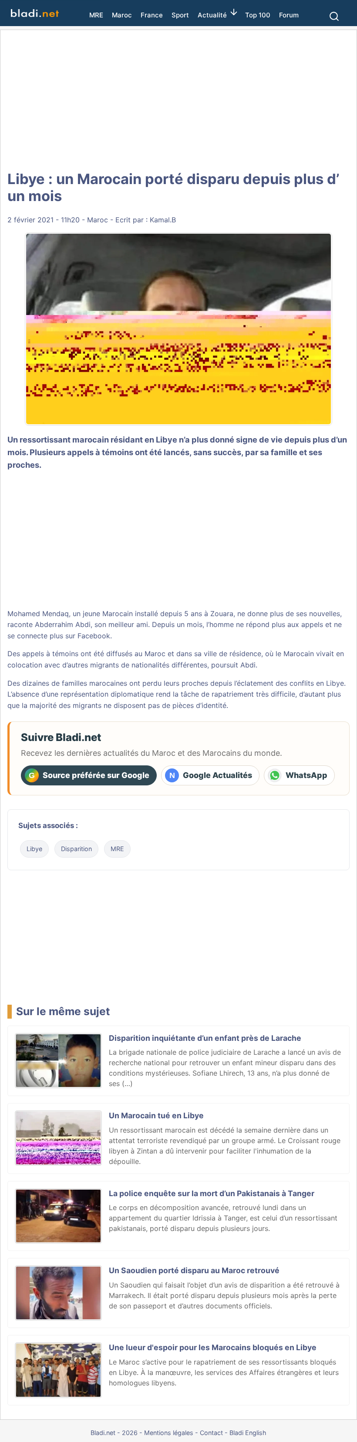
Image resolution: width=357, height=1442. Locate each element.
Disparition (76, 848)
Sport (180, 15)
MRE (96, 15)
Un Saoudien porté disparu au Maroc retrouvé (194, 1270)
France (152, 15)
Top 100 (257, 15)
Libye (34, 848)
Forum (289, 15)
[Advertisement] (178, 100)
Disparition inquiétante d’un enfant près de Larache (205, 1038)
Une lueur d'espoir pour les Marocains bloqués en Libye (213, 1347)
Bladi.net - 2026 (114, 1432)
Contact (211, 1432)
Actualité (212, 15)
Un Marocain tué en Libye (156, 1115)
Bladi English (247, 1432)
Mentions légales (168, 1432)
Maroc (122, 15)
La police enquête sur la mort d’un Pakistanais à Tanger (211, 1193)
